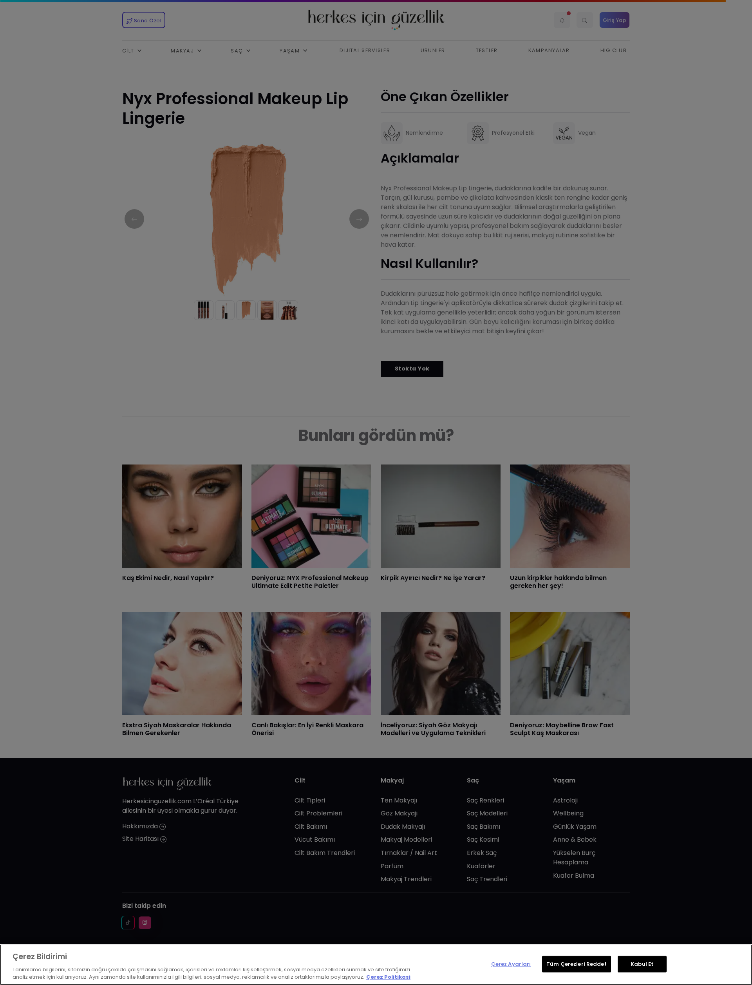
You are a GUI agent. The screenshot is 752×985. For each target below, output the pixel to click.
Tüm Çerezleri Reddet (576, 964)
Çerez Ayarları (511, 964)
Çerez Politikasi (388, 977)
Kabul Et (642, 964)
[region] (376, 964)
